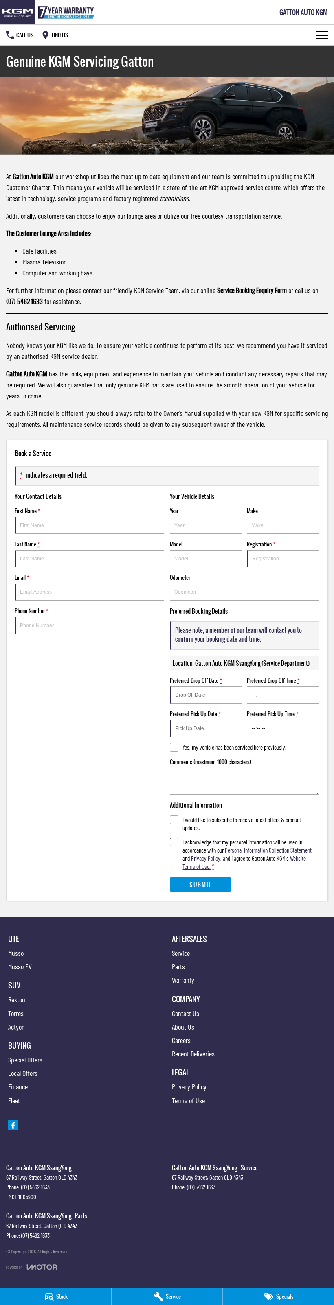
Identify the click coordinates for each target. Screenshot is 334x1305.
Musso (16, 953)
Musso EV (20, 966)
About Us (183, 1026)
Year (174, 511)
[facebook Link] (13, 1125)
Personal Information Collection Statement (268, 850)
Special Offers (25, 1059)
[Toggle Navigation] (322, 35)
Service (181, 953)
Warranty (183, 979)
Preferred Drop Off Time (273, 680)
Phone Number (31, 611)
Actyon (16, 1026)
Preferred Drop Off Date (196, 680)
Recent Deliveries (193, 1053)
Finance (18, 1086)
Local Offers (22, 1073)
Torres (16, 1013)
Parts (178, 966)
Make (252, 511)
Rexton (16, 999)
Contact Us (185, 1013)
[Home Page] (48, 12)
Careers (181, 1040)
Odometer (180, 577)
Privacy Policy (205, 858)
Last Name (27, 544)
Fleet (14, 1100)
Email (22, 577)
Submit (200, 884)
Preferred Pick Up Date (195, 714)
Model (176, 544)
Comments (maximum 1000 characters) (210, 762)
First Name (27, 511)
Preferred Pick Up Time (273, 714)
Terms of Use (188, 1100)
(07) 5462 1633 (35, 1187)
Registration (261, 544)
